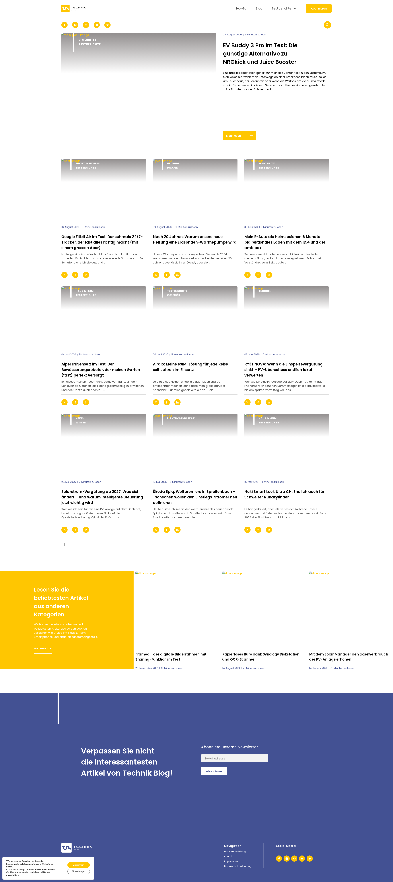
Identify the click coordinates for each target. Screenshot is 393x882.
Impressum (231, 861)
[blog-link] (103, 189)
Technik (265, 291)
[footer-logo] (76, 848)
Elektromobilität (181, 418)
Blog (259, 8)
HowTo (241, 8)
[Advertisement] (309, 762)
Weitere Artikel (43, 648)
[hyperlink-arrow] (139, 275)
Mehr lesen (233, 136)
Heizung (173, 163)
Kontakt (229, 856)
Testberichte (281, 8)
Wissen (81, 422)
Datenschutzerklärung (237, 866)
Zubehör (173, 295)
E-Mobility (87, 40)
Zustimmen (78, 864)
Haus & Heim (84, 291)
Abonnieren (319, 8)
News (80, 418)
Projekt (173, 167)
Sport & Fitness (88, 163)
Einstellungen (78, 871)
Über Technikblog (235, 851)
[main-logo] (73, 8)
